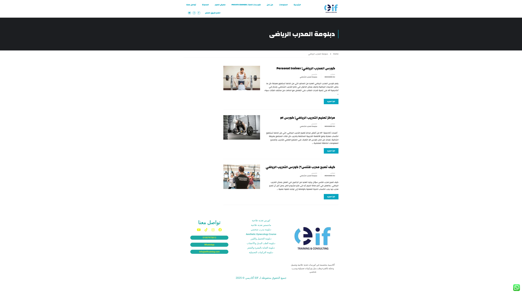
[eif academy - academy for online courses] (331, 8)
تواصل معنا (191, 5)
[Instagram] (213, 229)
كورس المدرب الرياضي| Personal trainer (305, 68)
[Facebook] (220, 229)
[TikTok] (206, 229)
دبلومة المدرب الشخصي (308, 77)
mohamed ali (330, 77)
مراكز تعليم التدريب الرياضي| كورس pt (307, 117)
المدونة (205, 5)
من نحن (270, 5)
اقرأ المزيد (331, 101)
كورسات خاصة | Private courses (246, 5)
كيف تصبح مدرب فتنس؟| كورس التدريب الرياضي (300, 167)
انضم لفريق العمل (212, 13)
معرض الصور (220, 5)
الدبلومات (283, 5)
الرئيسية (297, 5)
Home (335, 54)
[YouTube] (199, 229)
